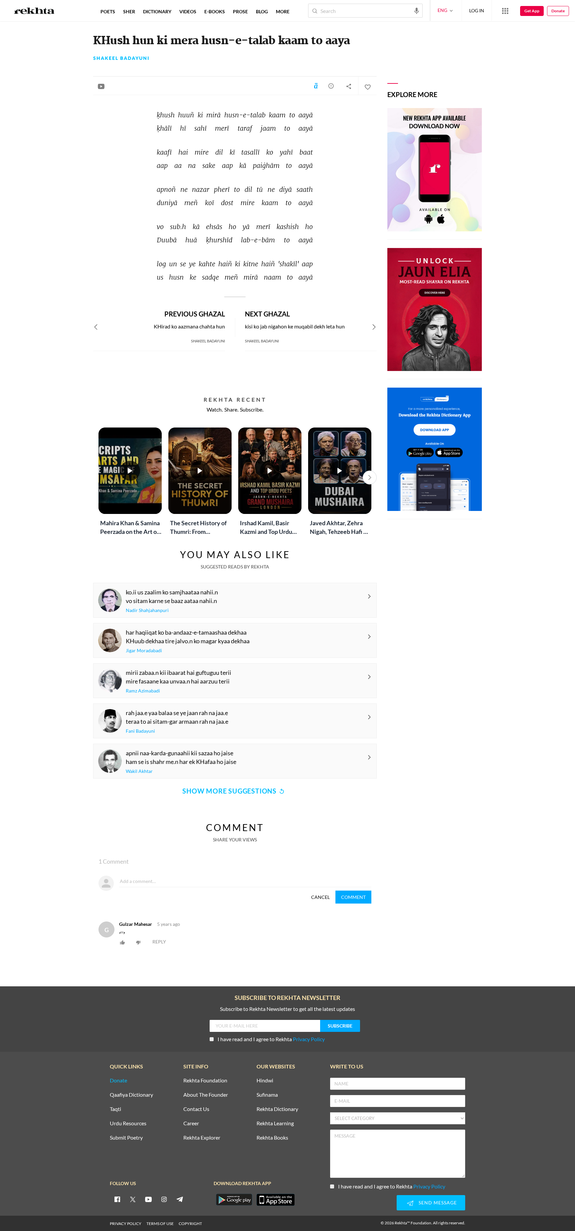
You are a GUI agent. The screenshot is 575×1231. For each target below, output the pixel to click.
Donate (558, 10)
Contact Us (196, 1109)
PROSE (240, 11)
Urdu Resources (128, 1123)
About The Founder (205, 1095)
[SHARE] (348, 86)
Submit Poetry (126, 1138)
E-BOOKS (214, 11)
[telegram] (179, 1199)
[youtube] (148, 1199)
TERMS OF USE (160, 1223)
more (282, 11)
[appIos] (275, 1200)
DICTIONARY (157, 11)
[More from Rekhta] (505, 11)
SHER (129, 11)
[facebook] (117, 1199)
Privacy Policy (309, 1039)
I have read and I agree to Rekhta (271, 1039)
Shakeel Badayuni (121, 58)
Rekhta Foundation (205, 1080)
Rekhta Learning (275, 1123)
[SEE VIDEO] (101, 86)
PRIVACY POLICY (125, 1223)
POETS (107, 11)
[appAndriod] (234, 1200)
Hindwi (265, 1080)
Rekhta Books (272, 1138)
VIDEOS (187, 11)
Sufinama (267, 1095)
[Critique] (331, 85)
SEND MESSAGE (438, 1202)
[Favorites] (367, 86)
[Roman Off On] (315, 85)
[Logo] (34, 11)
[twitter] (132, 1199)
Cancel (320, 897)
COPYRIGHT (190, 1223)
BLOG (262, 11)
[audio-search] (416, 10)
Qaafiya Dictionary (131, 1095)
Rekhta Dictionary (277, 1109)
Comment (353, 897)
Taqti (115, 1109)
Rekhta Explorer (201, 1138)
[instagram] (164, 1199)
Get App (531, 10)
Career (191, 1123)
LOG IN (476, 10)
